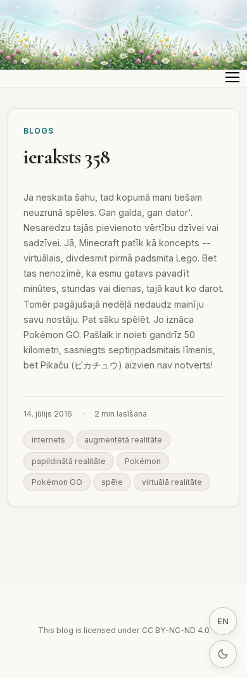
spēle (112, 482)
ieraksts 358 (66, 156)
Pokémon (143, 461)
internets (48, 439)
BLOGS (38, 130)
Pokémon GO (57, 482)
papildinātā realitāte (69, 461)
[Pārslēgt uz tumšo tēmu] (223, 654)
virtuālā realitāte (172, 482)
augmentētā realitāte (123, 439)
